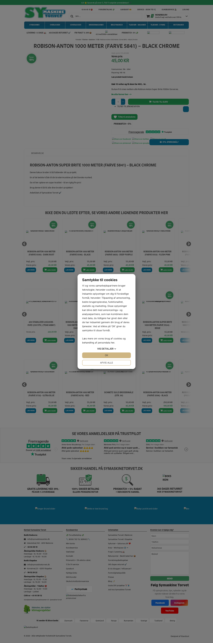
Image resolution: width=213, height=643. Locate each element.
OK (106, 355)
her (112, 342)
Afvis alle (106, 362)
